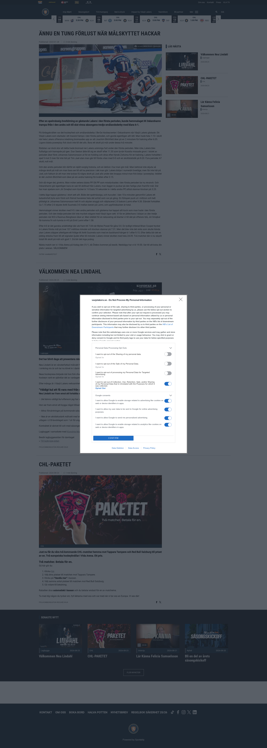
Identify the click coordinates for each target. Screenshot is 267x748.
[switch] (168, 354)
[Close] (181, 300)
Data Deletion (118, 448)
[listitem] (133, 348)
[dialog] (133, 374)
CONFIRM (113, 438)
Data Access (133, 448)
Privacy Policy (149, 448)
